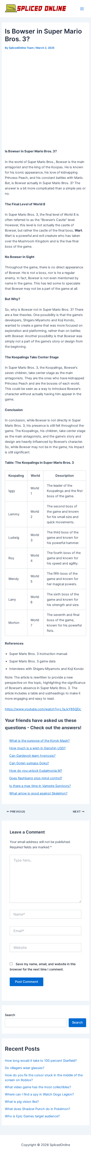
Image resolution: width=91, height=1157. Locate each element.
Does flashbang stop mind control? (35, 778)
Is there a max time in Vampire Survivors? (40, 786)
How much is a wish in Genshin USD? (37, 748)
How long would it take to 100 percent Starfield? (41, 1061)
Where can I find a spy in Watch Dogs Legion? (39, 1094)
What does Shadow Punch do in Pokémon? (37, 1109)
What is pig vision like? (22, 1102)
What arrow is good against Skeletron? (38, 793)
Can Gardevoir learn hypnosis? (32, 756)
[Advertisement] (45, 98)
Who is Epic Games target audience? (32, 1116)
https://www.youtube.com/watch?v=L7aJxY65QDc (43, 709)
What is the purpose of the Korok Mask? (39, 741)
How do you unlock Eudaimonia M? (35, 771)
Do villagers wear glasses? (24, 1068)
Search (10, 1015)
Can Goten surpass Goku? (29, 763)
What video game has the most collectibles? (38, 1087)
